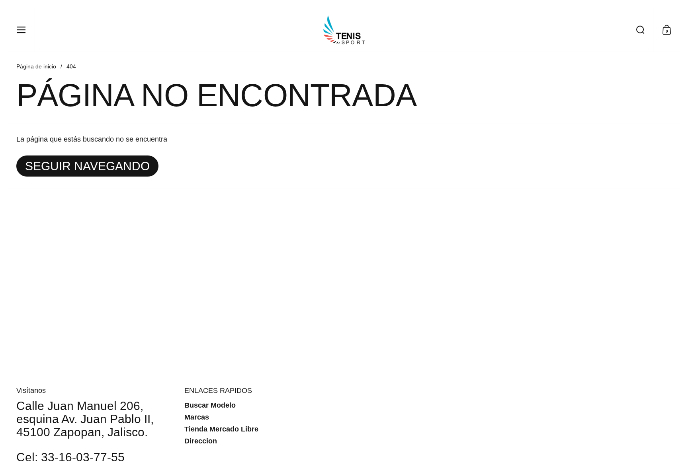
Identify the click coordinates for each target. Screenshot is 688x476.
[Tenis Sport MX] (344, 29)
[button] (640, 29)
